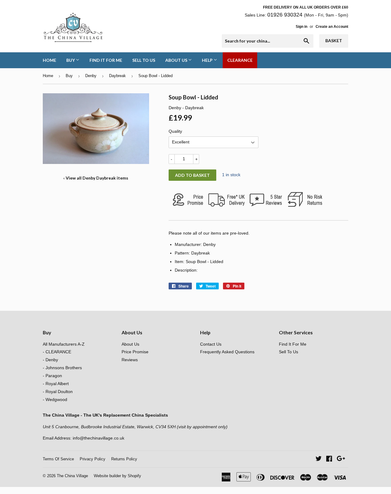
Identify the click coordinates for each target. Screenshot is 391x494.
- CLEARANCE (57, 351)
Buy (71, 60)
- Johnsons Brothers (62, 367)
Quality (175, 131)
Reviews (130, 359)
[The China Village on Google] (341, 459)
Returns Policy (124, 459)
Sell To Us (143, 60)
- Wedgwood (55, 399)
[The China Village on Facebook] (329, 459)
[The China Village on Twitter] (319, 459)
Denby (91, 75)
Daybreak (117, 75)
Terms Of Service (58, 459)
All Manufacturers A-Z (64, 344)
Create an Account (332, 26)
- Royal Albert (56, 383)
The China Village (72, 476)
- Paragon (52, 375)
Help (208, 60)
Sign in (301, 26)
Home (49, 60)
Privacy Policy (92, 459)
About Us (176, 60)
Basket (333, 40)
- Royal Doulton (58, 391)
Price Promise (135, 351)
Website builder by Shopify (117, 476)
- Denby (50, 359)
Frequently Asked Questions (227, 351)
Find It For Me (106, 60)
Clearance (240, 60)
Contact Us (210, 344)
